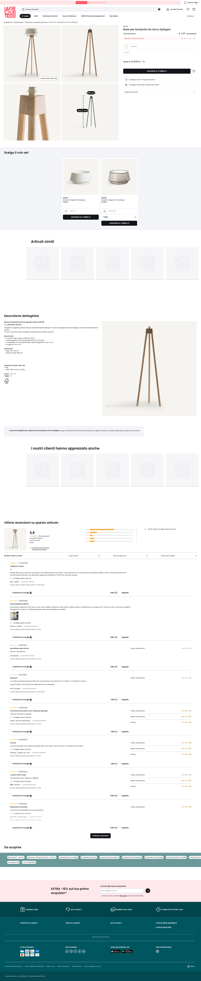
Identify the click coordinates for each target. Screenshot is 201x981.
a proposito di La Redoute (28, 923)
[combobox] (84, 556)
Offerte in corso (51, 966)
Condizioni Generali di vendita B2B (34, 966)
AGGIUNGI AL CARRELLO (157, 71)
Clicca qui (123, 896)
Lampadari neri (13, 862)
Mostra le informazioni (100, 937)
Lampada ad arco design (68, 857)
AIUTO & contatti (116, 923)
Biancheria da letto (50, 16)
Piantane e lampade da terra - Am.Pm (42, 857)
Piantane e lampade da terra (36, 22)
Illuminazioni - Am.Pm (16, 857)
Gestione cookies (76, 966)
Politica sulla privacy (63, 966)
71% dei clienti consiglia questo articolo (161, 529)
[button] (193, 9)
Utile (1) (114, 699)
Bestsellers (114, 16)
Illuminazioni (18, 22)
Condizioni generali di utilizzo (92, 966)
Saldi (36, 16)
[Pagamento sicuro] (194, 92)
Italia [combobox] (192, 966)
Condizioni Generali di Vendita (13, 966)
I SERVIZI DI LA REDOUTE (72, 923)
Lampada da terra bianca (109, 857)
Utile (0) (113, 592)
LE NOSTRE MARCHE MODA (163, 927)
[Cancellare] (159, 9)
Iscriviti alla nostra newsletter (113, 886)
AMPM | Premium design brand (93, 16)
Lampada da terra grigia (154, 857)
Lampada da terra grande (132, 857)
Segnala (125, 592)
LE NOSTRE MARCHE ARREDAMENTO (166, 923)
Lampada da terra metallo (176, 857)
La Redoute (8, 22)
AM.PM (125, 26)
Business (190, 16)
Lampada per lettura (88, 857)
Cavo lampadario (29, 862)
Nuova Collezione (69, 16)
